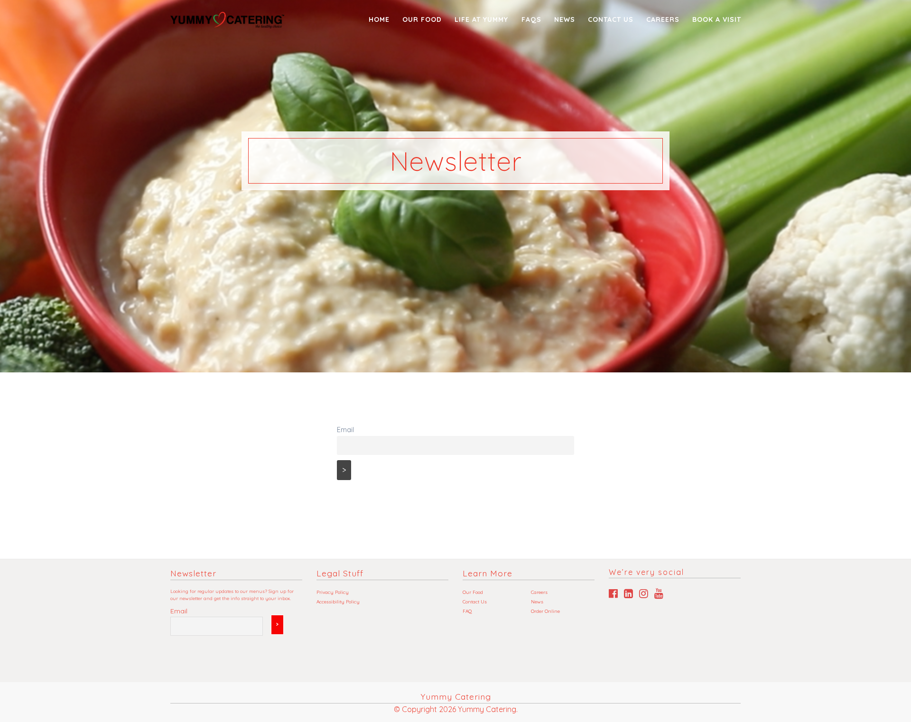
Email (345, 430)
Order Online (545, 611)
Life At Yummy (481, 19)
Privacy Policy (332, 592)
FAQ (467, 611)
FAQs (531, 19)
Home (379, 19)
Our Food (422, 19)
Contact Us (610, 19)
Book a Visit (716, 19)
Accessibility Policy (338, 602)
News (564, 19)
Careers (662, 19)
